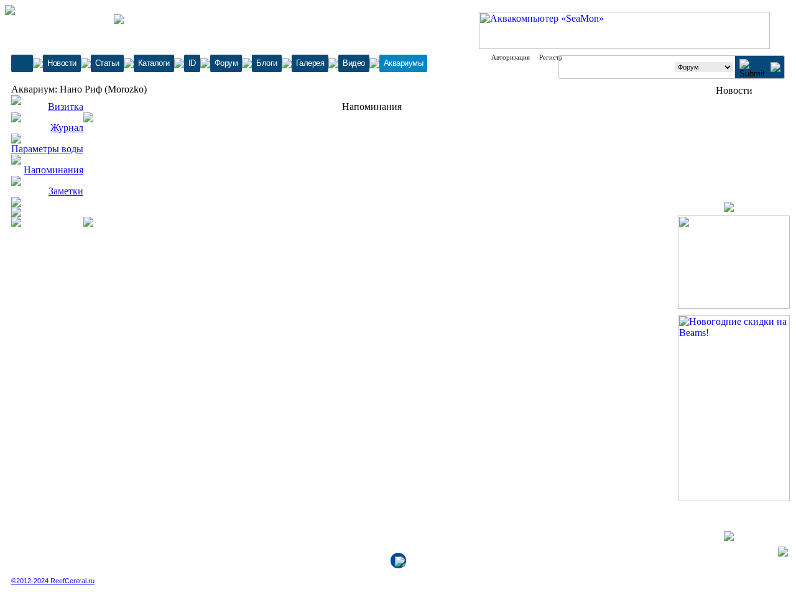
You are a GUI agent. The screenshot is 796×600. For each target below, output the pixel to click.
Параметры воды (47, 148)
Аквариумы (403, 63)
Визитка (65, 106)
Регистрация (557, 57)
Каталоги (154, 63)
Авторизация (510, 57)
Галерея (310, 63)
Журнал (66, 127)
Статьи (107, 63)
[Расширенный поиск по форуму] (775, 68)
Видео (354, 63)
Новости (61, 63)
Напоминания (53, 170)
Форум (226, 63)
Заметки (66, 191)
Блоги (266, 63)
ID (192, 63)
